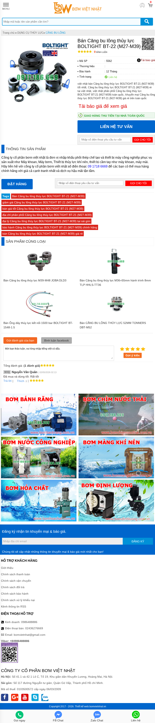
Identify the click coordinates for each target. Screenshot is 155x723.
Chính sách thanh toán (15, 574)
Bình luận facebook (56, 340)
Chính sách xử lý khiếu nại (18, 600)
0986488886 (29, 622)
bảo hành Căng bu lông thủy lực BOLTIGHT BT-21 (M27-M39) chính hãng (49, 227)
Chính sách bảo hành (14, 593)
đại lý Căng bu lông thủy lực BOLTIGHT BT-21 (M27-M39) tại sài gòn (46, 221)
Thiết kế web (82, 706)
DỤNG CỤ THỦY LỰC (30, 32)
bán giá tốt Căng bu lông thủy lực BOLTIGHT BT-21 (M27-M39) (42, 208)
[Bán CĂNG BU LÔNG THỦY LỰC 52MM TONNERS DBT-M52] (116, 317)
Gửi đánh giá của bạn (20, 340)
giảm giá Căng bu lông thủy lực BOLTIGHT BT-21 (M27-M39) (41, 202)
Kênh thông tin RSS (13, 606)
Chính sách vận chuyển (16, 580)
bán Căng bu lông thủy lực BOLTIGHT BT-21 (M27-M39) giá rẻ (42, 233)
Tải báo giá (148, 60)
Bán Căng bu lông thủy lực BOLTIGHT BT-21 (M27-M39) (48, 196)
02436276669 (34, 628)
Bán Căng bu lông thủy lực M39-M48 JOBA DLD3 (34, 280)
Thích (20, 381)
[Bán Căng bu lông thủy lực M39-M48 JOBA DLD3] (39, 274)
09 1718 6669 (98, 166)
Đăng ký (138, 541)
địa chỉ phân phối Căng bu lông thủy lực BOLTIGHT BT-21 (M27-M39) (47, 214)
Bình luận (100, 52)
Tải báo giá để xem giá (103, 106)
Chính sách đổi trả (12, 587)
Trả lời (7, 380)
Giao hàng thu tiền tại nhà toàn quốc (114, 115)
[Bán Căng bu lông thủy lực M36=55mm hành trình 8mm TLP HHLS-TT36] (116, 274)
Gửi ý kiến (133, 355)
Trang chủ (8, 32)
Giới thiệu (7, 567)
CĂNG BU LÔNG (56, 32)
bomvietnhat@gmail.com (29, 634)
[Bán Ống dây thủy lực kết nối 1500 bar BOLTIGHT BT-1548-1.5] (39, 317)
